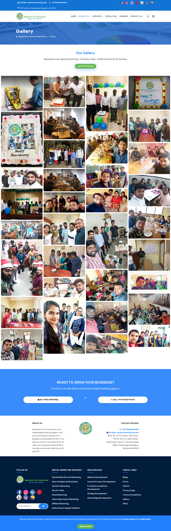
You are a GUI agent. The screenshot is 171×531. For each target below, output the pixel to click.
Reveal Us (83, 16)
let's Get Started (85, 66)
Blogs (125, 477)
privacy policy (129, 519)
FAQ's (125, 503)
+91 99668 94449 (59, 3)
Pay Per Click (58, 490)
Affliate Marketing (60, 503)
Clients (126, 486)
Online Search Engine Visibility (66, 508)
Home (73, 16)
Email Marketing (59, 495)
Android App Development (99, 498)
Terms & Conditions (132, 495)
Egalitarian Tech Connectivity (32, 37)
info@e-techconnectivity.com (33, 3)
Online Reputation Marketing (65, 499)
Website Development (97, 477)
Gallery (126, 499)
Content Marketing (61, 486)
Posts (125, 482)
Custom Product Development (101, 482)
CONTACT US (136, 16)
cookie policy (145, 519)
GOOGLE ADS (111, 16)
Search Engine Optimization (65, 482)
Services (97, 16)
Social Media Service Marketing (66, 477)
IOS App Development (97, 493)
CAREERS (123, 16)
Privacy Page (129, 490)
